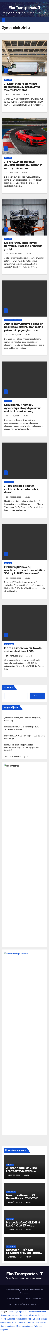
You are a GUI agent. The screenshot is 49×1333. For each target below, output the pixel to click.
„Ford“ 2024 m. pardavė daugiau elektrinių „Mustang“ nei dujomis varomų (23, 165)
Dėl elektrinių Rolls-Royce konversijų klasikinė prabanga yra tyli (23, 246)
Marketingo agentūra (17, 1312)
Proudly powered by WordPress (17, 1290)
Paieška (8, 687)
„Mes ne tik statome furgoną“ (16, 756)
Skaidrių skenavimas (9, 1315)
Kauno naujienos (7, 1326)
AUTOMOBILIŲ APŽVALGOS (13, 320)
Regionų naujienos (24, 1326)
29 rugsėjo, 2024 (13, 497)
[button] (46, 20)
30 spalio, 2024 (12, 416)
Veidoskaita (5, 1322)
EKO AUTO (8, 80)
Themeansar (24, 1293)
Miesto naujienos (7, 1319)
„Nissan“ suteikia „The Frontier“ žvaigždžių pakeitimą (21, 1171)
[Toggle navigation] (25, 20)
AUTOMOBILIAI (9, 482)
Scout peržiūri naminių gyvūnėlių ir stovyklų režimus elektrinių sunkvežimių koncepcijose (22, 409)
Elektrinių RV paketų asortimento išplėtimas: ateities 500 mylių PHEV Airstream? (24, 570)
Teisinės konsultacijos (37, 1312)
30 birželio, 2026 (15, 1202)
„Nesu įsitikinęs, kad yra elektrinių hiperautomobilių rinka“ (21, 489)
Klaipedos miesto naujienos (31, 1315)
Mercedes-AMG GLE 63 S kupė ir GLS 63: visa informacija (23, 1225)
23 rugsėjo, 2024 (13, 578)
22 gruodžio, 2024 (14, 254)
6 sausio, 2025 (12, 173)
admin (26, 95)
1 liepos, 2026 (14, 1175)
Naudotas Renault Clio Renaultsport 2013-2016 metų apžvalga (22, 1198)
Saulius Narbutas (23, 1319)
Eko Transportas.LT (24, 8)
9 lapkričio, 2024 (13, 335)
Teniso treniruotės (18, 1322)
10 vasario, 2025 (13, 95)
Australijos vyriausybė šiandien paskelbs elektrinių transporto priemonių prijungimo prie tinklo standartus (23, 328)
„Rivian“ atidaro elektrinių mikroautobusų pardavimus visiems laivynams (22, 87)
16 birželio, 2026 (15, 1230)
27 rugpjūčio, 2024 (14, 656)
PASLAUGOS (35, 1304)
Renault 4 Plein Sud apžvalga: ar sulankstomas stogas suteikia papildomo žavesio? (21, 747)
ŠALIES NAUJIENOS (13, 1299)
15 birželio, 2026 (15, 1257)
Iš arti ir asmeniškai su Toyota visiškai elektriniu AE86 (23, 649)
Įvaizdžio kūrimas (40, 1319)
